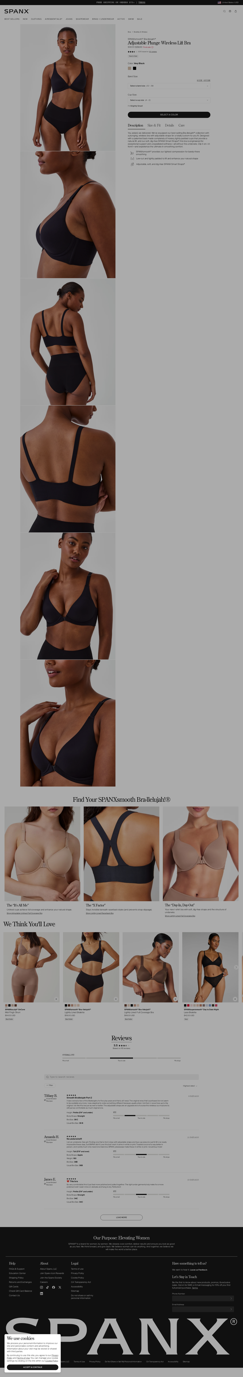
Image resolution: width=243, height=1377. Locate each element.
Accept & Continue (32, 1367)
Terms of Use (23, 1358)
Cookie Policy (51, 1361)
